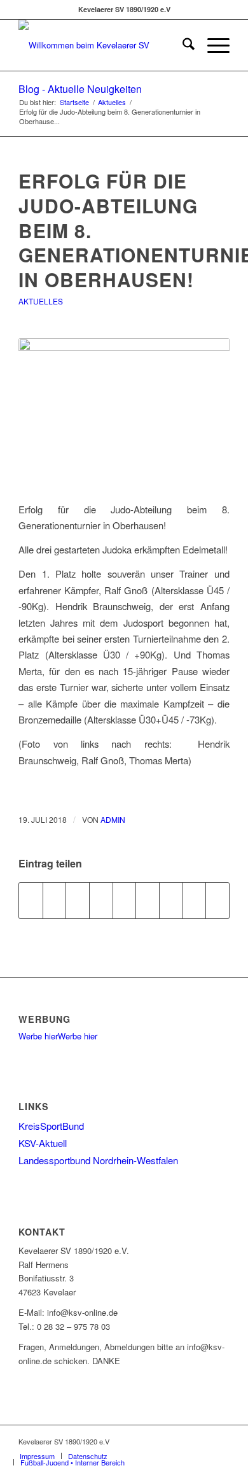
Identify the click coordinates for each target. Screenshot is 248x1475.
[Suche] (182, 45)
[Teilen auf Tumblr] (147, 900)
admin (112, 819)
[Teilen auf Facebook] (31, 900)
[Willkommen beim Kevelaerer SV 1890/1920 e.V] (102, 45)
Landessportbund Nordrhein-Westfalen (98, 1160)
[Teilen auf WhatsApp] (77, 900)
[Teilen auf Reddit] (194, 900)
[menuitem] (182, 45)
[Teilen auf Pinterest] (101, 900)
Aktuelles (40, 301)
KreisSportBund (51, 1125)
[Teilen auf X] (54, 900)
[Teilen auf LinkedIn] (124, 900)
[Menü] (212, 45)
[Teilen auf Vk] (171, 900)
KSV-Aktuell (42, 1143)
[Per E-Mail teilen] (217, 900)
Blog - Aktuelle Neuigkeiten (80, 89)
